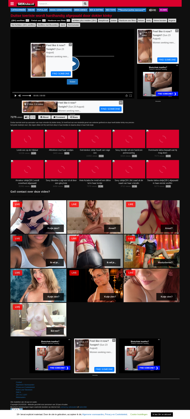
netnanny (64, 407)
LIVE (17, 204)
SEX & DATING (96, 10)
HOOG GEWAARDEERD (61, 10)
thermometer (73, 25)
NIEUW (31, 10)
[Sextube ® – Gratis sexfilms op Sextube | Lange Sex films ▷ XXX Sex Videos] (26, 3)
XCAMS (163, 10)
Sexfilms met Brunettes (48, 25)
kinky (149, 20)
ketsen (141, 20)
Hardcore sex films (59, 20)
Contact (19, 382)
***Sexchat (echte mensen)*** (131, 10)
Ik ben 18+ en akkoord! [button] (162, 414)
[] (85, 4)
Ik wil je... (54, 262)
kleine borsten (160, 20)
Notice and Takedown (24, 390)
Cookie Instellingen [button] (138, 414)
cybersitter (83, 407)
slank (63, 25)
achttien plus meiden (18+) (84, 20)
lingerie (172, 20)
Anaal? (112, 228)
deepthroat (103, 20)
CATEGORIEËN (18, 10)
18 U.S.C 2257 (21, 395)
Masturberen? (165, 262)
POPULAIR (42, 10)
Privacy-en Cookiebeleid (25, 387)
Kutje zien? (53, 228)
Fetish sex (38, 20)
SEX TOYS (110, 10)
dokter (114, 20)
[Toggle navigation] (13, 3)
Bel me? (55, 331)
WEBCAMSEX (80, 10)
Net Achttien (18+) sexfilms (23, 25)
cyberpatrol (72, 407)
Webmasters (20, 397)
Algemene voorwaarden (93, 414)
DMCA (18, 392)
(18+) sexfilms (20, 20)
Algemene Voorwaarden (25, 385)
